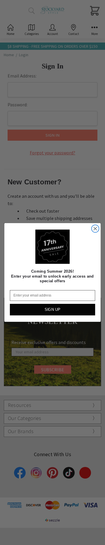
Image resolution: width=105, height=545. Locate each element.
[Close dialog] (95, 228)
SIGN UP (52, 309)
